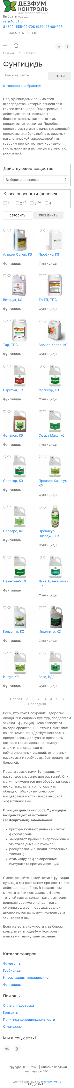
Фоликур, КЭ (49, 390)
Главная (9, 53)
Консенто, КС (13, 631)
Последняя (37, 704)
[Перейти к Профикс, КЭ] (55, 239)
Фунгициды (12, 984)
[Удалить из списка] (9, 230)
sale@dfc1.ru (13, 21)
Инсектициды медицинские (26, 977)
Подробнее (37, 1084)
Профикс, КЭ (49, 254)
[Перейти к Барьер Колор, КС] (55, 330)
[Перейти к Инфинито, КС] (55, 617)
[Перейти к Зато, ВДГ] (55, 662)
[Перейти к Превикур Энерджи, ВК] (55, 516)
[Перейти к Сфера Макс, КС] (55, 420)
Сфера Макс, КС (52, 435)
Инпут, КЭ (11, 677)
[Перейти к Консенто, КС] (19, 617)
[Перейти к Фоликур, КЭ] (55, 375)
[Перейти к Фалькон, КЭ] (19, 420)
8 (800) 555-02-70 (18, 27)
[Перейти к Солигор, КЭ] (19, 466)
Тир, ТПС (10, 345)
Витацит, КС (12, 300)
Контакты (10, 1012)
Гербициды (12, 970)
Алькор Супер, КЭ (17, 254)
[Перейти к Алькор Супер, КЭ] (19, 239)
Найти (59, 76)
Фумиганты (12, 963)
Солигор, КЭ (13, 481)
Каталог (29, 53)
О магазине (12, 1026)
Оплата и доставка (18, 1005)
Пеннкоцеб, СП (15, 581)
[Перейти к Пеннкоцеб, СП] (19, 566)
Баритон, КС (13, 390)
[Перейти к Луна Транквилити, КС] (55, 566)
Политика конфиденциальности (29, 1019)
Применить (48, 215)
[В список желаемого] (4, 230)
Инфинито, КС (50, 631)
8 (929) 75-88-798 (47, 27)
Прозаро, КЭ (13, 531)
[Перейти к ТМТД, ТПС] (55, 285)
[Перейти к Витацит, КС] (19, 285)
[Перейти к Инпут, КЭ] (19, 662)
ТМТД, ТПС (48, 300)
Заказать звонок (23, 33)
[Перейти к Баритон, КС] (19, 375)
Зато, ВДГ (46, 677)
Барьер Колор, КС (53, 345)
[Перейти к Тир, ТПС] (19, 330)
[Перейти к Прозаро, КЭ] (19, 516)
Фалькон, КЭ (13, 435)
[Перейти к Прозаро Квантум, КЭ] (55, 466)
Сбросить (17, 215)
